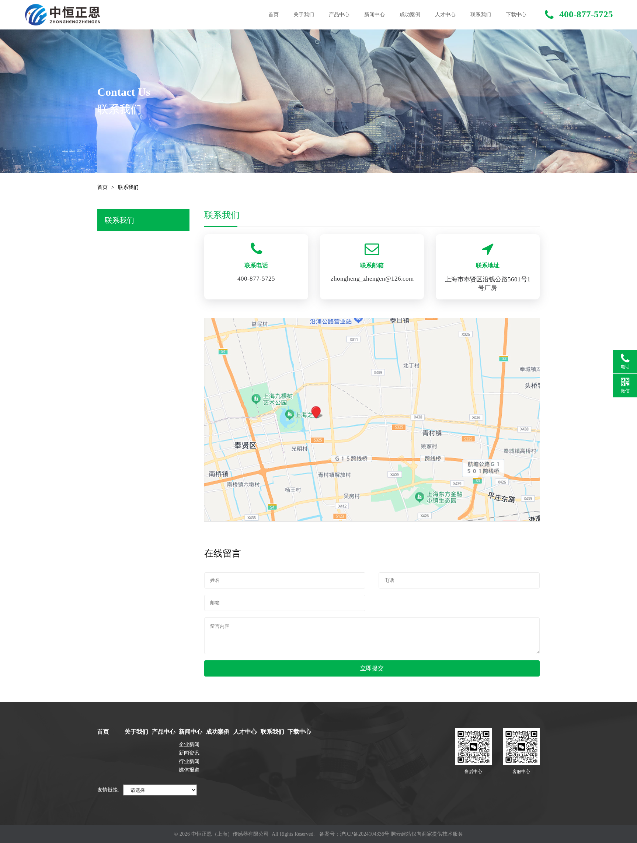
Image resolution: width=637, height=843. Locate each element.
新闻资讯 (189, 753)
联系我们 (480, 14)
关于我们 (303, 14)
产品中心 (339, 14)
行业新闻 (189, 761)
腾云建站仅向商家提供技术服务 (427, 834)
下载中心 (516, 14)
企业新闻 (189, 744)
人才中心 (445, 14)
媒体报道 (189, 770)
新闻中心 (374, 14)
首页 (273, 14)
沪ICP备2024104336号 (364, 834)
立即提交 (372, 668)
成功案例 (410, 14)
